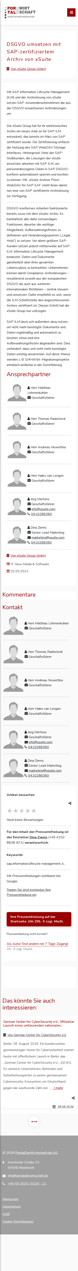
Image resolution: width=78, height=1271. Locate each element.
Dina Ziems (38, 837)
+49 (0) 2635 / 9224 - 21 (27, 1183)
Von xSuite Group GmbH (28, 69)
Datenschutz (11, 1206)
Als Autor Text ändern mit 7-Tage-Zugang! (37, 944)
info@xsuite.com (43, 509)
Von (37, 1035)
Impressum (10, 1199)
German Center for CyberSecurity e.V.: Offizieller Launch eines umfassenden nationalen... (38, 1024)
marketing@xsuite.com (48, 537)
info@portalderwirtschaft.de (28, 1175)
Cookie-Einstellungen (17, 1221)
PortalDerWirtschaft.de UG (36, 1153)
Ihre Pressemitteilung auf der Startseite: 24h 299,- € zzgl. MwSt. (37, 919)
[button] (39, 1098)
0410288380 (41, 514)
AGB (6, 1214)
